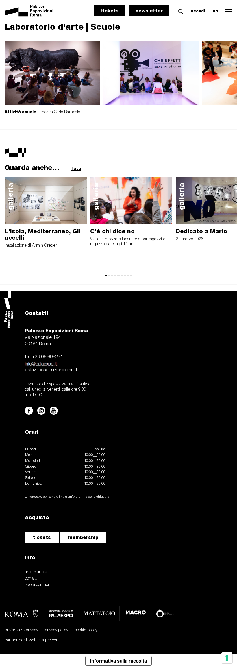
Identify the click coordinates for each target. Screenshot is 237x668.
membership (83, 537)
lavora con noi (37, 585)
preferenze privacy (21, 630)
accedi (198, 11)
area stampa (36, 572)
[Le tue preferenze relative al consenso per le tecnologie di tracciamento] (226, 657)
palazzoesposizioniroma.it (51, 370)
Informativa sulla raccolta (118, 661)
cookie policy (86, 630)
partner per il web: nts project (31, 640)
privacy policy (56, 630)
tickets (110, 11)
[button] (179, 11)
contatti (31, 578)
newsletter (149, 11)
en (215, 11)
